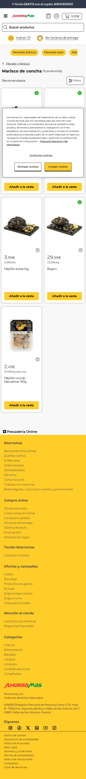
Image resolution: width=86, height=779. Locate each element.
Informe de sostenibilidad (19, 755)
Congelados (12, 674)
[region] (43, 142)
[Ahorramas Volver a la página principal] (26, 16)
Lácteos (9, 659)
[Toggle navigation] (5, 16)
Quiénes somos (15, 456)
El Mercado (12, 460)
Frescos (9, 645)
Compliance (11, 763)
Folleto (8, 574)
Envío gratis (12, 532)
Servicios (10, 475)
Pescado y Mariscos (18, 63)
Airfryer (9, 589)
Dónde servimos (15, 508)
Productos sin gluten (18, 584)
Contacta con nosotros (20, 621)
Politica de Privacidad (16, 743)
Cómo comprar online (19, 513)
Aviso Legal (10, 747)
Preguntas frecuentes (19, 626)
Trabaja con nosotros (19, 484)
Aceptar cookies (58, 166)
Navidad (10, 579)
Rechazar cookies (28, 166)
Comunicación (14, 480)
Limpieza (10, 664)
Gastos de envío (15, 527)
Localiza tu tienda (16, 555)
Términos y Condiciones (18, 751)
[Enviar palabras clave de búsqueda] (5, 27)
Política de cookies (15, 735)
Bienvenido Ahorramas (20, 451)
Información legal (16, 537)
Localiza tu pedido (17, 518)
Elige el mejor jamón (18, 593)
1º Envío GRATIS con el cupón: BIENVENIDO (42, 4)
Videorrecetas (14, 465)
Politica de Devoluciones (18, 759)
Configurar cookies (41, 155)
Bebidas (10, 654)
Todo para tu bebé (17, 603)
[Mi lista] (38, 250)
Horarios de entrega (18, 523)
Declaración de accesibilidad (21, 739)
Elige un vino (13, 598)
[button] (56, 15)
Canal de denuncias (15, 767)
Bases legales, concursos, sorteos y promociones (38, 489)
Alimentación (13, 650)
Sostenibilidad (14, 470)
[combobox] (43, 27)
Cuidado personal (17, 669)
